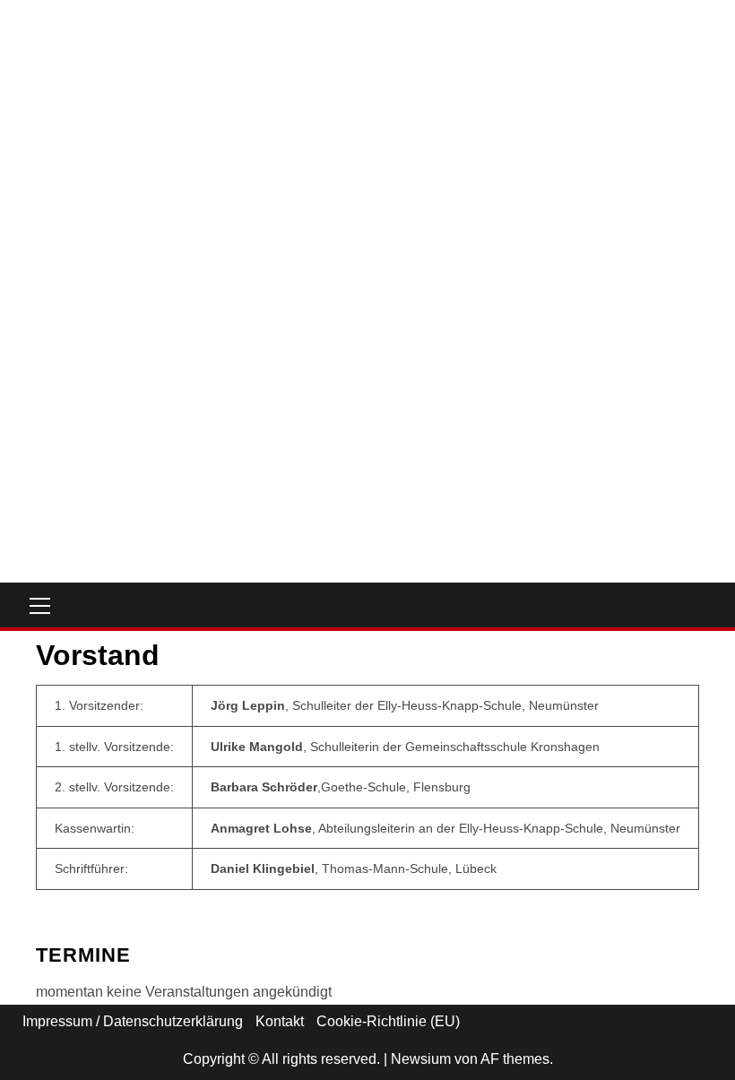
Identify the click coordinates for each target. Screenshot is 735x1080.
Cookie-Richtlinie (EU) (388, 1021)
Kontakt (279, 1021)
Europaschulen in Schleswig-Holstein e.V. (191, 373)
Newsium (421, 1059)
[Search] (706, 605)
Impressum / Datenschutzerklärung (132, 1021)
